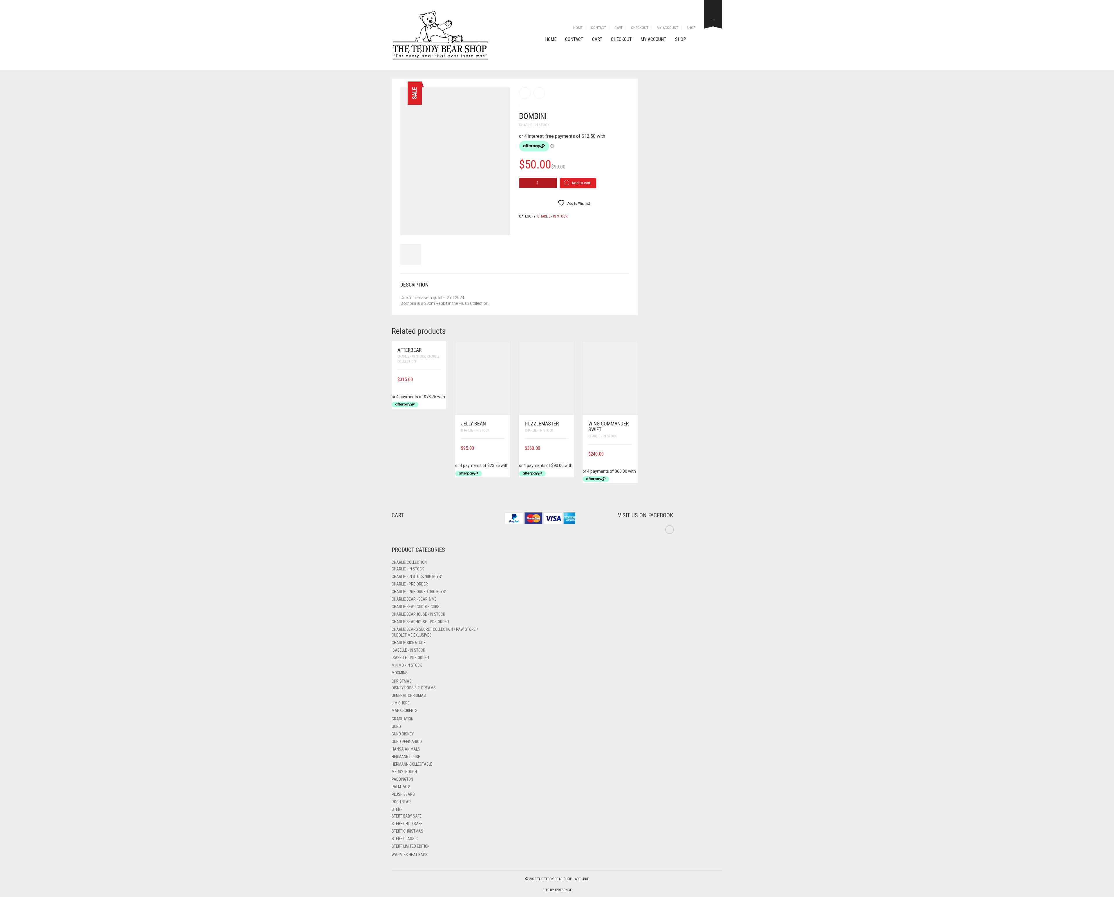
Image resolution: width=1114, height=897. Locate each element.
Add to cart (581, 183)
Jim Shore (401, 703)
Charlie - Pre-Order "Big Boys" (419, 591)
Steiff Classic (405, 838)
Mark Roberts (404, 710)
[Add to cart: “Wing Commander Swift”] (630, 454)
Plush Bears (403, 794)
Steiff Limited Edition (411, 846)
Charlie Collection (409, 562)
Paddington (402, 779)
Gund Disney (403, 734)
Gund (396, 726)
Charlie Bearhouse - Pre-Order (420, 621)
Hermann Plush (406, 756)
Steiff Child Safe (407, 823)
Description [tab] (414, 285)
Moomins (400, 673)
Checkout (639, 28)
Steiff (397, 809)
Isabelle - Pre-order (410, 657)
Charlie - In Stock (534, 125)
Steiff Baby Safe (407, 816)
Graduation (402, 719)
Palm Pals (401, 786)
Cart (618, 28)
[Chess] (525, 93)
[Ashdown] (539, 93)
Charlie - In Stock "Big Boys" (417, 576)
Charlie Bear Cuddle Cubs (416, 606)
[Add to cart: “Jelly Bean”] (502, 448)
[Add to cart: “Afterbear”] (439, 379)
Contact (598, 28)
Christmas (402, 681)
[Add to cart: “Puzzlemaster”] (566, 448)
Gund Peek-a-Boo (407, 741)
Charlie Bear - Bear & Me (414, 599)
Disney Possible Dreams (414, 688)
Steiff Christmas (407, 831)
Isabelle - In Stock (408, 650)
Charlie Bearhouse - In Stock (418, 614)
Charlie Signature (409, 642)
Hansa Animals (406, 749)
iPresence (563, 890)
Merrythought (405, 771)
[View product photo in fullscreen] (500, 225)
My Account (667, 28)
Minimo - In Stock (407, 665)
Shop (691, 28)
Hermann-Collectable (412, 764)
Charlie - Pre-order (410, 584)
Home (578, 28)
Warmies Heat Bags (410, 854)
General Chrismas (409, 695)
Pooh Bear (401, 802)
